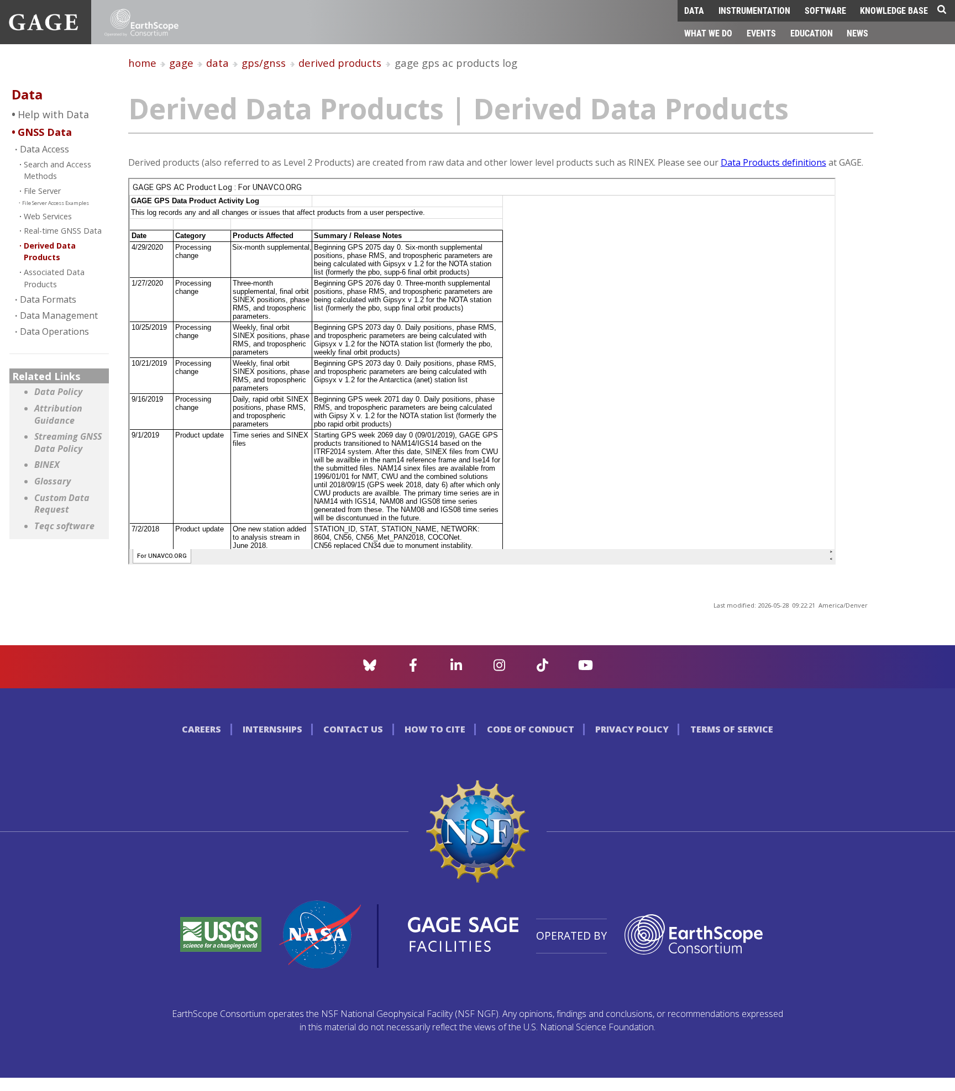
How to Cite (435, 729)
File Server (42, 191)
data (217, 63)
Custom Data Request (62, 504)
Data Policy (58, 392)
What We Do (708, 33)
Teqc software (64, 526)
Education (811, 33)
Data (694, 10)
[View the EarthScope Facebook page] (413, 668)
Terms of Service (731, 729)
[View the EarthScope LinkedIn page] (456, 668)
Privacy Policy (632, 729)
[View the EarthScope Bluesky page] (369, 668)
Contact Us (353, 729)
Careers (201, 729)
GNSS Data (45, 132)
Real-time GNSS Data (63, 230)
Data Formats (48, 299)
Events (761, 33)
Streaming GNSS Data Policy (68, 443)
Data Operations (54, 331)
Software (825, 10)
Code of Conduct (530, 729)
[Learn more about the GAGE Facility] (43, 27)
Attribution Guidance (58, 414)
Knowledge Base (894, 10)
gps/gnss (264, 63)
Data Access (44, 149)
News (857, 33)
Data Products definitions (773, 162)
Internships (272, 729)
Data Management (59, 315)
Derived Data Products (50, 251)
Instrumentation (754, 10)
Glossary (52, 481)
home (142, 63)
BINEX (47, 465)
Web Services (48, 216)
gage (181, 63)
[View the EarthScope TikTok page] (542, 668)
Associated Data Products (54, 278)
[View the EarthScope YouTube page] (585, 668)
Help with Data (53, 114)
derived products (339, 63)
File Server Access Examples (55, 203)
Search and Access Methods (57, 170)
